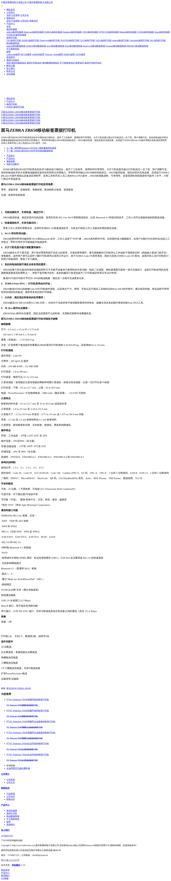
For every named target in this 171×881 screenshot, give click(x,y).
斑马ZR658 (11, 688)
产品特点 (10, 158)
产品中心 (10, 101)
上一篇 (31, 148)
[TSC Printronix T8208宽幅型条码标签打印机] (27, 710)
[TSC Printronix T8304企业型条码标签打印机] (27, 743)
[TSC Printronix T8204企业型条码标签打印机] (27, 754)
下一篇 (29, 151)
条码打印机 (11, 104)
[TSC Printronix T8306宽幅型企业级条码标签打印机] (30, 721)
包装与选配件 (12, 164)
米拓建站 (16, 865)
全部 (8, 15)
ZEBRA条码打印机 (15, 107)
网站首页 (10, 10)
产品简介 (10, 156)
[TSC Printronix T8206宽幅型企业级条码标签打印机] (30, 732)
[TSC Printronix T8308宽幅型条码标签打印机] (27, 699)
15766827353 (7, 836)
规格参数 (10, 161)
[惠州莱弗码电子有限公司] (85, 2)
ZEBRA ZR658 (24, 688)
